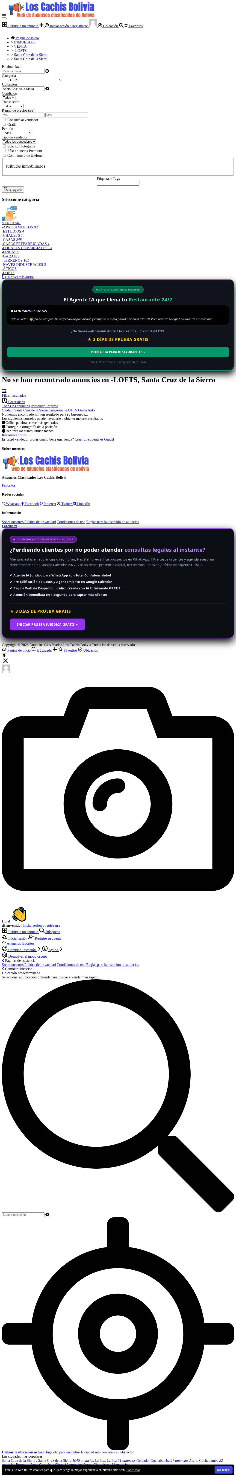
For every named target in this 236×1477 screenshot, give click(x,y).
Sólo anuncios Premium (24, 151)
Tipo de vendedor (14, 137)
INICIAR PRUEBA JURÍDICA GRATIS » (47, 624)
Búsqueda (52, 932)
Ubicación (110, 26)
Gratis (11, 124)
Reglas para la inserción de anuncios (112, 522)
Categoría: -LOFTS (63, 410)
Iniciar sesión (17, 938)
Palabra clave (11, 67)
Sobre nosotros (13, 522)
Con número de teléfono (25, 155)
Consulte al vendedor (22, 120)
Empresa (51, 406)
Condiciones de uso (71, 522)
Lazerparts (9, 526)
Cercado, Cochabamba (162, 1460)
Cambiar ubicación (22, 950)
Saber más (133, 1470)
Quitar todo (86, 410)
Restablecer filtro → (16, 435)
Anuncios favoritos (20, 943)
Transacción (10, 102)
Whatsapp (13, 504)
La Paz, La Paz (115, 1460)
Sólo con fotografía (21, 146)
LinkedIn (83, 504)
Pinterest (49, 504)
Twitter (66, 504)
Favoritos (135, 26)
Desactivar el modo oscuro (27, 956)
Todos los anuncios (16, 406)
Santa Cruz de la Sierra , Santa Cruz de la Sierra (48, 1460)
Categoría (9, 76)
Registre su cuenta (47, 938)
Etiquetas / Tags (108, 179)
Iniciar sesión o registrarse (41, 925)
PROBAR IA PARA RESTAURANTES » (118, 352)
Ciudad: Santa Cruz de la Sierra (25, 410)
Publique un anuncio (23, 26)
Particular (37, 406)
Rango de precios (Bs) (18, 110)
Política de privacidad (40, 522)
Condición (9, 93)
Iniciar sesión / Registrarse (69, 26)
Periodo (7, 129)
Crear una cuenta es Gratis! (94, 439)
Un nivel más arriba (19, 277)
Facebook (31, 504)
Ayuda (53, 950)
